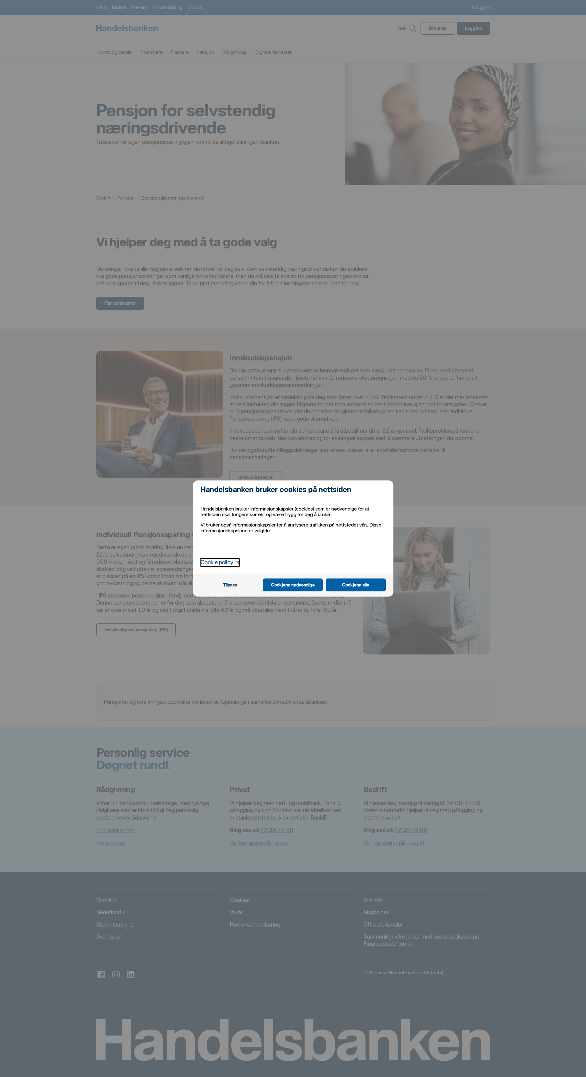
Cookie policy (220, 562)
